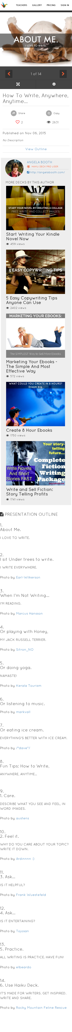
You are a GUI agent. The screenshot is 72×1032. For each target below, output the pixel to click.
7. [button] (1, 725)
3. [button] (2, 590)
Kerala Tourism (28, 685)
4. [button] (2, 627)
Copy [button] (56, 113)
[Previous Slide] (8, 74)
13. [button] (2, 944)
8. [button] (2, 761)
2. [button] (1, 554)
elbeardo (23, 967)
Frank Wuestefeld (31, 895)
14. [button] (2, 980)
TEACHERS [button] (21, 5)
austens (22, 818)
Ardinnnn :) (25, 858)
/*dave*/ (23, 748)
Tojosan (22, 931)
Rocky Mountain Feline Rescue (41, 1007)
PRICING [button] (51, 5)
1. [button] (1, 525)
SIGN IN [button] (65, 5)
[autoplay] (54, 84)
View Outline (36, 149)
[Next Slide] (63, 74)
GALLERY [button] (37, 5)
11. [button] (2, 872)
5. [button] (2, 663)
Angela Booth (39, 162)
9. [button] (2, 791)
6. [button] (2, 699)
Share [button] (21, 113)
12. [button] (2, 908)
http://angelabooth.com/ (47, 172)
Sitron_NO (25, 649)
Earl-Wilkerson (28, 577)
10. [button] (2, 831)
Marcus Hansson (29, 613)
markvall (23, 712)
